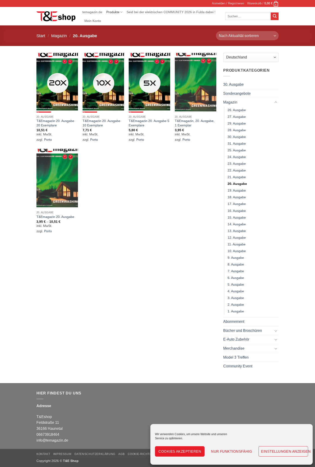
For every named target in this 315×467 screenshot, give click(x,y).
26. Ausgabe (237, 110)
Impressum (62, 454)
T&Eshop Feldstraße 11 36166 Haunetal (49, 422)
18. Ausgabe (237, 197)
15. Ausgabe (237, 217)
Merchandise (233, 348)
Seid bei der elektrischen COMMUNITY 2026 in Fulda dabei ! (171, 12)
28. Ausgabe (237, 130)
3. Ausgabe (236, 298)
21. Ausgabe (237, 177)
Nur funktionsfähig (231, 451)
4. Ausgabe (236, 291)
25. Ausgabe (237, 150)
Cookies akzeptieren (179, 451)
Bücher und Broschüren (242, 331)
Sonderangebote (237, 93)
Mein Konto (92, 21)
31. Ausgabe (237, 143)
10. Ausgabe (237, 251)
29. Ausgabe (237, 123)
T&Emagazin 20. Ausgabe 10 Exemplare (101, 123)
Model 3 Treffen (236, 357)
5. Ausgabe (236, 284)
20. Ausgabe (237, 184)
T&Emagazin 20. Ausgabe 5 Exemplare (149, 123)
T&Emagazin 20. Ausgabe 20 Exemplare (55, 123)
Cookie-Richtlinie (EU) (146, 454)
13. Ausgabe (237, 231)
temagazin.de (92, 12)
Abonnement (233, 322)
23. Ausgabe (237, 164)
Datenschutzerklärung (94, 454)
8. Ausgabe (236, 264)
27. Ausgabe (237, 117)
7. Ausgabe (236, 271)
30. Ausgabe (233, 84)
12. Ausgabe (237, 237)
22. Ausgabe (237, 170)
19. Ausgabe (237, 190)
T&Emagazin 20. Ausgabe (55, 217)
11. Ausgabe (237, 244)
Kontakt (43, 454)
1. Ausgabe (236, 311)
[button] (228, 3)
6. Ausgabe (236, 278)
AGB (121, 454)
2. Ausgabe (236, 305)
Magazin (59, 35)
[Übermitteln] (275, 16)
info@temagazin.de (52, 440)
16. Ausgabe (237, 211)
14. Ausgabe (237, 224)
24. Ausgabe (237, 157)
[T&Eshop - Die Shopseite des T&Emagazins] (55, 16)
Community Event (237, 366)
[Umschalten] (276, 102)
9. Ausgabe (236, 257)
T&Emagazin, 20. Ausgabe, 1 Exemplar (194, 123)
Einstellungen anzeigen (284, 451)
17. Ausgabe (237, 204)
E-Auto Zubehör (236, 340)
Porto (48, 139)
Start (40, 35)
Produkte (112, 12)
